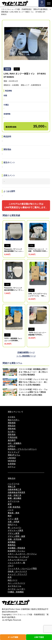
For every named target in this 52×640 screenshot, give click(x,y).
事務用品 (11, 545)
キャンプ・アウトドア (17, 574)
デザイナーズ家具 (15, 530)
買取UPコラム (14, 455)
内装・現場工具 (14, 495)
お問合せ (11, 446)
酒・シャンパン (14, 527)
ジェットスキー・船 (16, 563)
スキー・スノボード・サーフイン (22, 554)
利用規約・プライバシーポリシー (22, 449)
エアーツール (13, 501)
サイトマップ (13, 452)
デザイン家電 (13, 533)
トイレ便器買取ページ (26, 356)
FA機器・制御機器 (16, 592)
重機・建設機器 (14, 498)
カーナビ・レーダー (16, 589)
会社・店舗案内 (14, 443)
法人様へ (11, 432)
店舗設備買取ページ (26, 352)
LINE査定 (12, 458)
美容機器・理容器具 (16, 548)
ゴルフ (11, 566)
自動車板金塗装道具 (16, 492)
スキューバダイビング (17, 560)
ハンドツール (13, 484)
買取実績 (11, 434)
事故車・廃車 (13, 513)
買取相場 (11, 423)
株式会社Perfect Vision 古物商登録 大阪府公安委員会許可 (25, 609)
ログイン (11, 467)
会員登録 (11, 464)
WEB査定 (12, 461)
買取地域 (11, 429)
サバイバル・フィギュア (18, 557)
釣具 (10, 577)
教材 (10, 516)
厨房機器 (11, 542)
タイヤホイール (14, 586)
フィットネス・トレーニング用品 (22, 568)
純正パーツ (12, 580)
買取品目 (11, 426)
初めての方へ (13, 420)
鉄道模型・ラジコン (16, 551)
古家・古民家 (13, 522)
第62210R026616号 (10, 612)
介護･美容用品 (14, 507)
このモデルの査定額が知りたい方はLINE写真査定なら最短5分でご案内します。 (26, 206)
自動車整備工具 (14, 489)
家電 (10, 504)
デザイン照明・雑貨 (16, 536)
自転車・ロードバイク (17, 571)
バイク (11, 510)
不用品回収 (12, 437)
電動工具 (11, 487)
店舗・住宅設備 (14, 539)
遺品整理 (11, 440)
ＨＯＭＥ (11, 417)
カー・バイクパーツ (16, 583)
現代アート (12, 525)
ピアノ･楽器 (13, 519)
